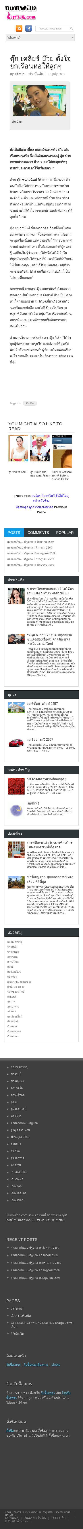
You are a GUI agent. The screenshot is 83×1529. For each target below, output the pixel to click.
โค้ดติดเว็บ (17, 1334)
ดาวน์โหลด (13, 961)
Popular (65, 533)
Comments (38, 533)
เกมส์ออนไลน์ (14, 1016)
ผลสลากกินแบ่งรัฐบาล (19, 981)
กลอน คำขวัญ (14, 941)
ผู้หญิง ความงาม (15, 986)
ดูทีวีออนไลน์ (14, 971)
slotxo (56, 1364)
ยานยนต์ (11, 996)
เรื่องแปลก (12, 1036)
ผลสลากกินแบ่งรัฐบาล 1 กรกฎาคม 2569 (30, 559)
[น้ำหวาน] (20, 19)
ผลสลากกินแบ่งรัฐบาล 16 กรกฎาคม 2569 (31, 553)
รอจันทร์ (33, 803)
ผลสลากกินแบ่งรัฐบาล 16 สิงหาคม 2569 (30, 542)
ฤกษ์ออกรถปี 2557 (40, 739)
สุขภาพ (11, 1001)
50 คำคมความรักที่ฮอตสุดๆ (46, 779)
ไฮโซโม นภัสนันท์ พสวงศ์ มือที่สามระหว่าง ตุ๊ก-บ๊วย (61, 475)
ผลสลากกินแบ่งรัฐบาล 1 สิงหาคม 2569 (29, 547)
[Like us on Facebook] (28, 28)
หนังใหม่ (11, 1011)
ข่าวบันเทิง (36, 74)
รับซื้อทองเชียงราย (36, 1364)
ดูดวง (10, 966)
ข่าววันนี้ (12, 947)
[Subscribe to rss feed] (19, 28)
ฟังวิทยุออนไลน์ (15, 991)
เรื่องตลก (12, 1026)
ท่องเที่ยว (12, 976)
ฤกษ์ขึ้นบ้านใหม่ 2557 (42, 703)
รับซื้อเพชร (13, 1364)
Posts (14, 533)
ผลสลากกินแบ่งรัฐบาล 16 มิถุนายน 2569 (30, 565)
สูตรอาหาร (13, 1006)
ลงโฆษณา (17, 1309)
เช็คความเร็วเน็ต (21, 1316)
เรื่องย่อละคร (14, 1031)
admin (19, 74)
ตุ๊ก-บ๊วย (30, 403)
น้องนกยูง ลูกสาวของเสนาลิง (34, 507)
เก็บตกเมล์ (12, 1021)
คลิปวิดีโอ (12, 957)
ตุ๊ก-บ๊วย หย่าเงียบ (17, 472)
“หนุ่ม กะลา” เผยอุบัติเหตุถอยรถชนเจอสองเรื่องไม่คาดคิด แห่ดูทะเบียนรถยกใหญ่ (49, 639)
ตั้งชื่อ (10, 1430)
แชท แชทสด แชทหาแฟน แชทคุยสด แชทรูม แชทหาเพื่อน (42, 1325)
